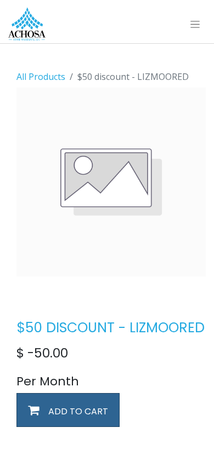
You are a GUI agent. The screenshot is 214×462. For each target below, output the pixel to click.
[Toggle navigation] (195, 24)
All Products (40, 77)
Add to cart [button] (77, 411)
